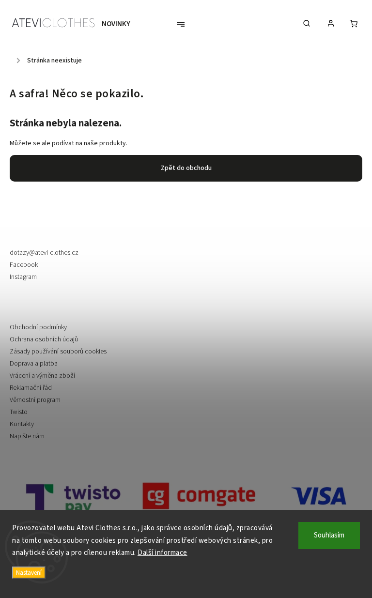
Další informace (162, 553)
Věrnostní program (35, 400)
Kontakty (22, 424)
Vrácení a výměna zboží (42, 376)
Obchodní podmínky (38, 327)
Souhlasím (329, 535)
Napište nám (27, 436)
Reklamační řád (31, 388)
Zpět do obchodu (186, 168)
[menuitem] (121, 24)
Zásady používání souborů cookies (58, 351)
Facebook (24, 265)
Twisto (19, 412)
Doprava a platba (34, 363)
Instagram (23, 277)
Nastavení (29, 572)
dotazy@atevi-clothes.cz (44, 253)
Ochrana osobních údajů (44, 339)
